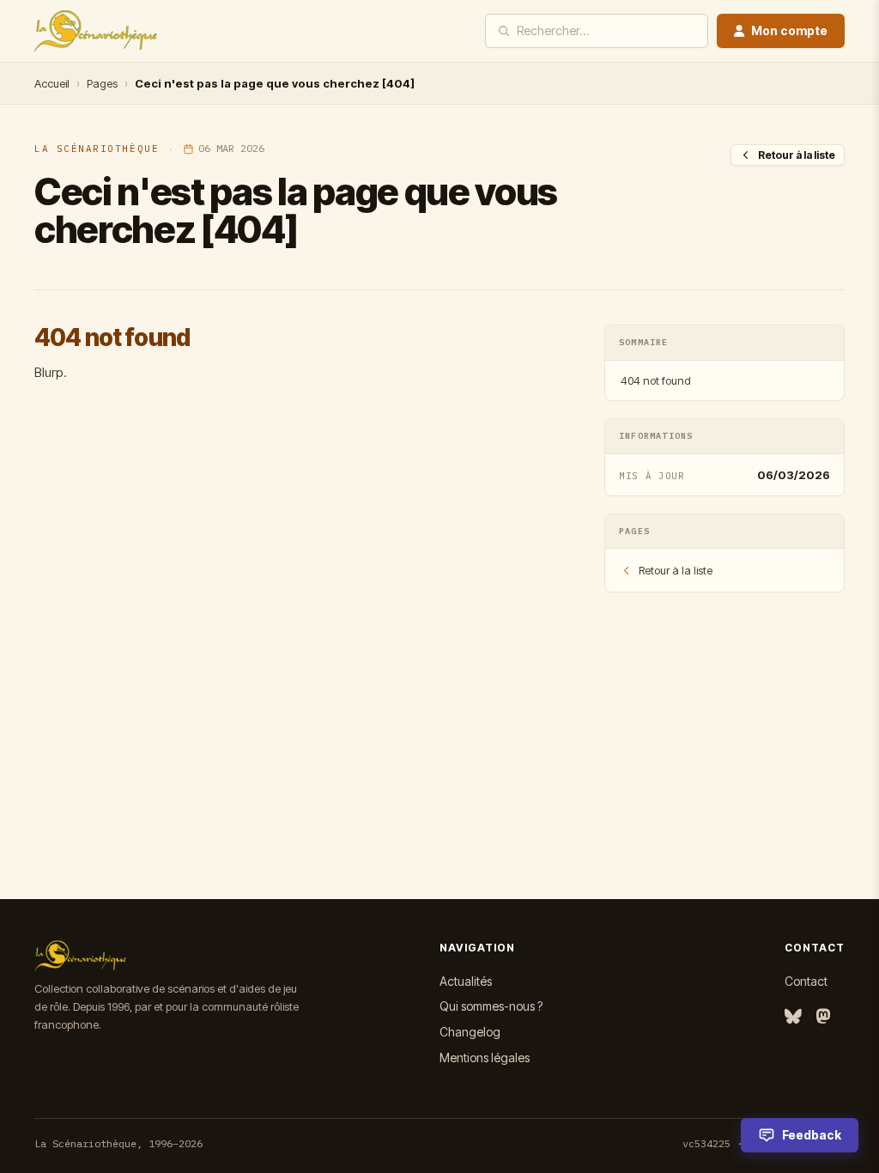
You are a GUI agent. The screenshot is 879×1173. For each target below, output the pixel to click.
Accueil (52, 83)
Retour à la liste (796, 155)
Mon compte (789, 30)
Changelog (470, 1031)
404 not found (656, 380)
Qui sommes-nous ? (491, 1006)
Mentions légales (485, 1057)
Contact (806, 981)
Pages (102, 83)
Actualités (466, 981)
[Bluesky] (793, 1017)
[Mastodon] (823, 1017)
